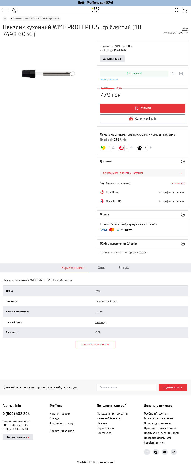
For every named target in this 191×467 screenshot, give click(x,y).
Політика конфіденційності (161, 433)
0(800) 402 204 (138, 252)
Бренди (54, 418)
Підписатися (172, 387)
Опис (101, 267)
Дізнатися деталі (112, 58)
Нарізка (102, 423)
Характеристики (73, 267)
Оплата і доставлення (158, 423)
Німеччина (101, 322)
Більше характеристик (95, 345)
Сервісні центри (154, 442)
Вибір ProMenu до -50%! (95, 2)
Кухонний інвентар (109, 418)
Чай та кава (104, 433)
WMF (185, 28)
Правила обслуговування (160, 428)
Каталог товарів (60, 413)
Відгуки (124, 267)
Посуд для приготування (113, 413)
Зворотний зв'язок (62, 431)
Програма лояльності (157, 438)
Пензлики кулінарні (106, 301)
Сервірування (106, 428)
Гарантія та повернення (159, 418)
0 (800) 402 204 (16, 414)
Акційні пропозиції (62, 423)
